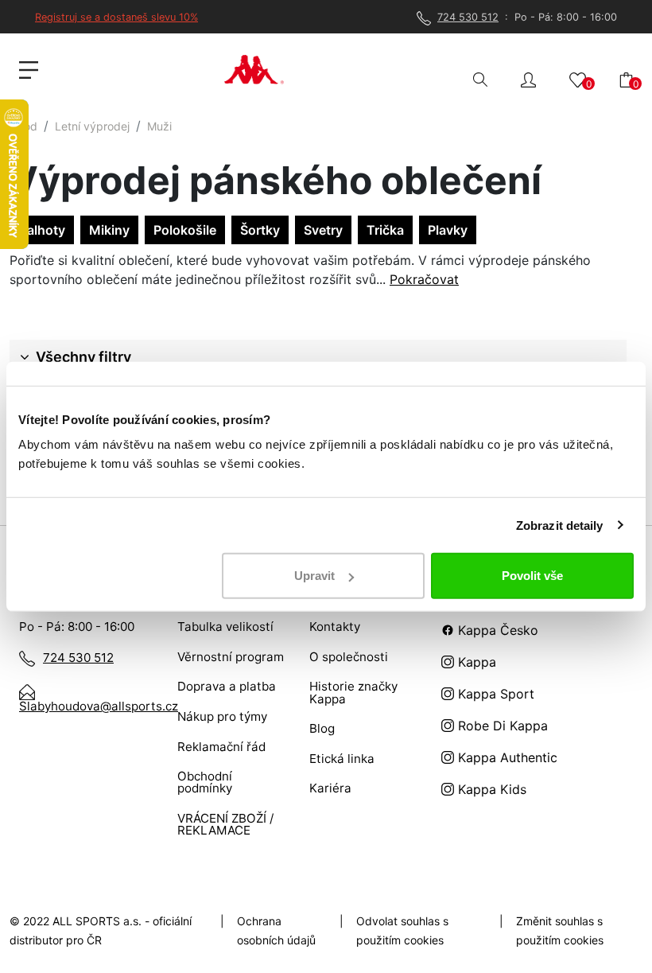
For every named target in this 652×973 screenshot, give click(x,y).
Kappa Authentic (505, 757)
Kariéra (330, 788)
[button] (528, 78)
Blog (322, 728)
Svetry (323, 230)
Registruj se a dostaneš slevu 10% (116, 17)
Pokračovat (424, 279)
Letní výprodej (92, 126)
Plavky (448, 230)
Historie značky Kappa (353, 692)
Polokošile (184, 230)
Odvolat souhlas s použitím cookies (402, 930)
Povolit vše (532, 575)
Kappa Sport (494, 694)
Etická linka (342, 758)
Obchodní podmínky (204, 782)
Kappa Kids (490, 789)
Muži (159, 126)
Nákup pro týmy (222, 716)
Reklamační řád (221, 746)
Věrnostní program (230, 656)
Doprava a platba (226, 686)
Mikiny (109, 230)
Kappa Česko (496, 630)
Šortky (260, 230)
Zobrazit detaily (559, 524)
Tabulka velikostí (225, 626)
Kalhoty (41, 230)
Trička (385, 230)
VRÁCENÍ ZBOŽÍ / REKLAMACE (225, 824)
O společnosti (348, 656)
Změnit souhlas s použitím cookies (559, 930)
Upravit (314, 575)
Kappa (475, 662)
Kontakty (334, 626)
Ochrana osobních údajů (276, 930)
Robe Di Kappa (501, 726)
